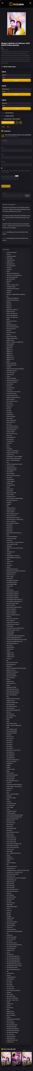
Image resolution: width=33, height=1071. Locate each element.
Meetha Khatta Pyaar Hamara (13, 698)
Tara (8, 933)
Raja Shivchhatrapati (11, 828)
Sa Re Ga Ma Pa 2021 (11, 838)
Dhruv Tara (9, 424)
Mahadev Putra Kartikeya (12, 672)
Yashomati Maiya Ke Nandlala (13, 1019)
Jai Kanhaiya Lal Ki (11, 552)
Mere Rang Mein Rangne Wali (13, 710)
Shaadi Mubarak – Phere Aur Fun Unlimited (16, 878)
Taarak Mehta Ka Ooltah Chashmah (14, 931)
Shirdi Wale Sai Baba (11, 897)
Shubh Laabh (9, 904)
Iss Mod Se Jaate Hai (11, 538)
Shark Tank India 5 (11, 887)
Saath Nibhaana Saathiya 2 (13, 845)
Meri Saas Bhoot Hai (11, 716)
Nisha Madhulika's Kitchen (12, 780)
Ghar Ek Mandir (10, 471)
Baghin (8, 319)
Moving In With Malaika (12, 731)
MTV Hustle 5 (9, 746)
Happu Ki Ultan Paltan (11, 492)
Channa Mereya (10, 374)
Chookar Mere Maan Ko (12, 382)
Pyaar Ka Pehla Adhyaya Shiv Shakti (15, 815)
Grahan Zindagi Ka (11, 481)
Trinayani (9, 975)
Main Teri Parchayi (11, 677)
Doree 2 (8, 447)
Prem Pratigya (10, 807)
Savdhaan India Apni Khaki (12, 874)
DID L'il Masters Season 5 (12, 426)
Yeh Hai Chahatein (11, 1023)
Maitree (8, 679)
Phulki (8, 799)
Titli (7, 971)
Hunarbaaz (9, 502)
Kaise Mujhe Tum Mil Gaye (12, 580)
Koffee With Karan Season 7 (13, 622)
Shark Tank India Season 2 (12, 889)
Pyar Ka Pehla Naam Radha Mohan (14, 817)
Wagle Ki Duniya (10, 1011)
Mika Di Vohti (9, 717)
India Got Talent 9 (11, 511)
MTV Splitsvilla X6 (10, 757)
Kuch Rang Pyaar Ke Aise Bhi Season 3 (15, 628)
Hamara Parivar (10, 489)
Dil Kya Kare (9, 435)
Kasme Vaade (10, 586)
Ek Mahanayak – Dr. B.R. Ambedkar (14, 456)
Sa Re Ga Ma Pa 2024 (11, 841)
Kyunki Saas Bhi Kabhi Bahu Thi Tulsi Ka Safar (17, 639)
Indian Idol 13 (10, 525)
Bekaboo (9, 334)
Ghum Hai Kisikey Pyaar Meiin (13, 475)
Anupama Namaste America (13, 288)
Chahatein (9, 367)
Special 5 (9, 912)
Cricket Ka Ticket (10, 388)
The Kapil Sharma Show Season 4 (14, 965)
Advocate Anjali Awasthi (12, 277)
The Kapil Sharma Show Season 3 (14, 963)
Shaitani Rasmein (10, 881)
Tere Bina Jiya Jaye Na (12, 942)
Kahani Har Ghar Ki (11, 574)
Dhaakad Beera (10, 414)
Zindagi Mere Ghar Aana (12, 1040)
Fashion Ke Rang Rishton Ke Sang (14, 464)
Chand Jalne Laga (11, 372)
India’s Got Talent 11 (11, 521)
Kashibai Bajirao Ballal (11, 584)
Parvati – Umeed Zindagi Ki (13, 794)
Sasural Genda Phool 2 (12, 866)
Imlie (8, 506)
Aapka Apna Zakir (11, 264)
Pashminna (9, 796)
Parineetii (9, 790)
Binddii (8, 361)
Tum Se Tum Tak (10, 986)
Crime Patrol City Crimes (12, 395)
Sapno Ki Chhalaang (11, 862)
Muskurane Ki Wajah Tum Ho (13, 759)
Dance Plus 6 (9, 403)
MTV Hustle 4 (9, 744)
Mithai (8, 721)
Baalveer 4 (9, 306)
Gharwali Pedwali (10, 473)
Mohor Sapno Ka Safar (12, 723)
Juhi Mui (8, 563)
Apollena (9, 292)
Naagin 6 (9, 765)
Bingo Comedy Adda (11, 363)
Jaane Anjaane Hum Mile (12, 544)
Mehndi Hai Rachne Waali (12, 702)
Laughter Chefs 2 (10, 654)
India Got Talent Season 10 (13, 513)
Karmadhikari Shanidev (12, 582)
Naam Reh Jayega (11, 769)
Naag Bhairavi (10, 763)
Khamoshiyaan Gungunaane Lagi (14, 607)
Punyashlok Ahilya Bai (11, 811)
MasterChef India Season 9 (13, 693)
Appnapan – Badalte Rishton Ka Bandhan (16, 294)
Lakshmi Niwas (10, 649)
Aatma (8, 271)
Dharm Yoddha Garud (11, 420)
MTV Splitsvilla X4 (10, 754)
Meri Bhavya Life (10, 714)
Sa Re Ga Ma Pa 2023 (11, 839)
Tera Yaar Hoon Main (11, 939)
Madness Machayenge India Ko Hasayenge (16, 668)
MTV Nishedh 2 (10, 748)
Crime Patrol (9, 389)
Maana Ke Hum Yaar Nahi (12, 662)
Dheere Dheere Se (11, 422)
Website (3, 161)
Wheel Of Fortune (11, 1013)
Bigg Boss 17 (10, 351)
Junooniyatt (9, 565)
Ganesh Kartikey (10, 466)
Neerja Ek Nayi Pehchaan (12, 775)
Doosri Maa (9, 443)
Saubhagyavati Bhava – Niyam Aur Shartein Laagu (18, 870)
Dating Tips (9, 407)
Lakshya (8, 651)
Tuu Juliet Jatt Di (10, 988)
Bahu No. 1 (9, 323)
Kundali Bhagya (10, 634)
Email (2, 154)
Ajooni (8, 283)
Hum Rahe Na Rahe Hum (12, 500)
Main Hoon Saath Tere (11, 675)
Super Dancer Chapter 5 (12, 921)
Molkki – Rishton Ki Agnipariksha (14, 725)
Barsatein (9, 330)
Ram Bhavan (9, 830)
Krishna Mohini (10, 626)
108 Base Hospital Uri (11, 256)
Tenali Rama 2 (10, 935)
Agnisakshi (9, 281)
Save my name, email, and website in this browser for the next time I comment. (16, 171)
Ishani (8, 534)
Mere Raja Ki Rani (10, 708)
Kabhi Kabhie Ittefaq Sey (12, 569)
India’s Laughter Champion (13, 523)
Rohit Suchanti (16, 119)
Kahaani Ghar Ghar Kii (11, 572)
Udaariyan (9, 992)
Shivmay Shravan (10, 899)
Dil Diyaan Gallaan (11, 431)
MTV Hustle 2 (9, 740)
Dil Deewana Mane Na (11, 429)
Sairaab (8, 855)
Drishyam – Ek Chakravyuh (12, 450)
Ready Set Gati (10, 834)
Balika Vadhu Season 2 (12, 325)
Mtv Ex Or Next (10, 738)
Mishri (8, 719)
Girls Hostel (9, 477)
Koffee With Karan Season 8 (13, 624)
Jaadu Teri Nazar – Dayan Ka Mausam (15, 542)
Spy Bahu (9, 914)
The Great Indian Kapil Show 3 (13, 960)
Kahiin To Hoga (10, 576)
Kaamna (8, 567)
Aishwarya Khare (8, 119)
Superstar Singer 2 (11, 923)
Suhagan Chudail (10, 918)
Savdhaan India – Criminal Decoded (15, 872)
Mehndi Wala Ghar (11, 704)
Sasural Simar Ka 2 (11, 868)
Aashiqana (9, 267)
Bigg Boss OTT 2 (10, 357)
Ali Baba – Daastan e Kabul (13, 285)
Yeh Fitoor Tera (10, 1021)
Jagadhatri (9, 546)
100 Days (9, 254)
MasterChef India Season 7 (13, 689)
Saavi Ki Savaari (10, 849)
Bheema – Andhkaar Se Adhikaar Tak (15, 342)
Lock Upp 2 (9, 658)
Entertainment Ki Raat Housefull (14, 458)
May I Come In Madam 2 (12, 695)
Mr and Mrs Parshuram (12, 733)
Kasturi (8, 588)
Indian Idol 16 (10, 531)
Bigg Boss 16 (10, 349)
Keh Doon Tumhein (11, 605)
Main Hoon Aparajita (11, 674)
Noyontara (9, 782)
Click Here (16, 80)
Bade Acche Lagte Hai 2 (12, 313)
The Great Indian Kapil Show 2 (13, 958)
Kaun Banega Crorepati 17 (12, 595)
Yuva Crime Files (10, 1034)
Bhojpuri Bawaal (10, 344)
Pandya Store (10, 788)
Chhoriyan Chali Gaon (11, 378)
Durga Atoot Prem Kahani (12, 452)
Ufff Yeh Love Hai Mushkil (12, 998)
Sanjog (8, 860)
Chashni (8, 376)
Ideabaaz (9, 504)
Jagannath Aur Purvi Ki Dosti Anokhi (15, 548)
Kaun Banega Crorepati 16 (12, 593)
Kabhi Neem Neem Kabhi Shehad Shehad (16, 571)
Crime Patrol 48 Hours (11, 393)
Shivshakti (9, 901)
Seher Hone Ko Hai (11, 876)
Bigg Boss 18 (10, 353)
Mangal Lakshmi (10, 681)
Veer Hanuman (10, 1007)
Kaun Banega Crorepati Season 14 (14, 601)
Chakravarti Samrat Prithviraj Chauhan (15, 368)
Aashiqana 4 (9, 269)
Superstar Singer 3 (11, 925)
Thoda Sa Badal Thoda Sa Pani (13, 969)
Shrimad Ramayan (11, 902)
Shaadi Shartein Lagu (11, 880)
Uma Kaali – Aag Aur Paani (12, 1000)
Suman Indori (10, 920)
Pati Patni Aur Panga (11, 798)
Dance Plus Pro (10, 405)
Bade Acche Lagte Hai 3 (12, 315)
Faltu (8, 462)
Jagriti (8, 550)
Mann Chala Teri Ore (11, 683)
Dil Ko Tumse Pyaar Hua (12, 433)
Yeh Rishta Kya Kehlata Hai (13, 1028)
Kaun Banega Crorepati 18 (12, 597)
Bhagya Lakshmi (10, 116)
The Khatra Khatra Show (12, 967)
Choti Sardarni (10, 384)
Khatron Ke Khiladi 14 (11, 611)
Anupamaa (9, 290)
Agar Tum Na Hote (11, 279)
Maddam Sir (9, 666)
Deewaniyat (9, 412)
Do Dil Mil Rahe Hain (11, 437)
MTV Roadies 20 (10, 752)
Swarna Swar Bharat (11, 929)
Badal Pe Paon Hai (11, 311)
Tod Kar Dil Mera (10, 973)
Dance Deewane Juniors (12, 401)
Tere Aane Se (10, 941)
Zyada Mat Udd (10, 1042)
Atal (7, 296)
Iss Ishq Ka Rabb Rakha (12, 536)
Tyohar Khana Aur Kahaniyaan (13, 990)
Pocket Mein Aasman (11, 803)
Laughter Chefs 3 (10, 656)
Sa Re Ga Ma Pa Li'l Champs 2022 (14, 843)
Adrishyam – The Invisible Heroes (14, 275)
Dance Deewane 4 (11, 399)
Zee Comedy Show (11, 1036)
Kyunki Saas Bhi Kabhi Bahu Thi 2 (14, 637)
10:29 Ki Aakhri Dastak (12, 252)
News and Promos (11, 777)
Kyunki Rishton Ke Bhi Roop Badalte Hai (15, 635)
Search (4, 193)
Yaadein (8, 1017)
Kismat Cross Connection (12, 618)
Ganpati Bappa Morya (11, 470)
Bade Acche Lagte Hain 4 (12, 317)
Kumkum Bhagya (10, 632)
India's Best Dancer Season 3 (13, 517)
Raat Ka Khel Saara (11, 822)
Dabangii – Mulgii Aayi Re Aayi (13, 397)
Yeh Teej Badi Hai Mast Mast (13, 1030)
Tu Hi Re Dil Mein (10, 979)
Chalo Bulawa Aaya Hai (12, 370)
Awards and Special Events (13, 300)
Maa (8, 660)
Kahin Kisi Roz (10, 578)
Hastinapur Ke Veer (11, 496)
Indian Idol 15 (10, 529)
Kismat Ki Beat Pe (11, 620)
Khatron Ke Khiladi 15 (11, 613)
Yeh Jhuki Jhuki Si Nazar (12, 1024)
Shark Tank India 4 (11, 885)
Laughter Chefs (10, 653)
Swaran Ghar (9, 927)
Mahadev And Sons (11, 670)
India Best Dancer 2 (11, 508)
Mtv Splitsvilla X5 (10, 756)
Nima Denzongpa (10, 778)
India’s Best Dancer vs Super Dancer (15, 519)
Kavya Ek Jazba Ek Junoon (13, 603)
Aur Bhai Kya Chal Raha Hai (12, 298)
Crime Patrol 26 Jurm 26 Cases (13, 391)
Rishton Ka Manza (11, 836)
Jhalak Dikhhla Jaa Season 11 (13, 555)
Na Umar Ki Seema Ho (11, 761)
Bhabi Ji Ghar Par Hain (11, 336)
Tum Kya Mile (10, 984)
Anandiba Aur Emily (11, 286)
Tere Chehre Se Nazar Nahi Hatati (14, 944)
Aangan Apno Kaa (11, 260)
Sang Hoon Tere (10, 859)
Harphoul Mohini (10, 494)
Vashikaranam (10, 1003)
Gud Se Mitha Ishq (11, 485)
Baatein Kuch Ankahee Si (12, 309)
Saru (8, 864)
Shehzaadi (9, 893)
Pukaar (8, 809)
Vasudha (9, 1005)
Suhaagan (9, 916)
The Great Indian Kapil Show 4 (13, 962)
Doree (8, 445)
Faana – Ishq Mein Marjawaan (13, 460)
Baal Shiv (9, 302)
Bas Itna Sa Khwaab (11, 332)
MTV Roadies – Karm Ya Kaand (13, 750)
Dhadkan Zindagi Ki (11, 416)
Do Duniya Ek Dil (10, 441)
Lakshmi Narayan (10, 647)
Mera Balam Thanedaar (12, 706)
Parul (8, 792)
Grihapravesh (10, 483)
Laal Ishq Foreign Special (12, 643)
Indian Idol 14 (10, 527)
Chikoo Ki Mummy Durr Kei (12, 380)
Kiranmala (9, 616)
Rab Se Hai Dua (10, 824)
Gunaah (8, 487)
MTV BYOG (9, 735)
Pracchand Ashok (11, 805)
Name (3, 147)
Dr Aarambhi (9, 449)
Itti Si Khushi (9, 540)
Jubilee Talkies (10, 561)
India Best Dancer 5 (11, 510)
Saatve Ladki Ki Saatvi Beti (13, 847)
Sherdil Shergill (10, 895)
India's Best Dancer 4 (11, 515)
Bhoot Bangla (10, 346)
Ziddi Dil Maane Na (11, 1038)
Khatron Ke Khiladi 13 (11, 609)
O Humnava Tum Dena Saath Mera (14, 784)
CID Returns (9, 386)
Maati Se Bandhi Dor (11, 664)
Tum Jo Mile (9, 983)
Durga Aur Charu (10, 454)
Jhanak (8, 559)
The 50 (8, 952)
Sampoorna (9, 857)
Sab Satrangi (10, 851)
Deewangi (9, 410)
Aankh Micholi (10, 262)
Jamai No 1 (9, 553)
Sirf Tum (8, 908)
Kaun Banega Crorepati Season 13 (14, 599)
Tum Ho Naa (9, 981)
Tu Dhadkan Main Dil (11, 977)
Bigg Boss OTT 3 (10, 359)
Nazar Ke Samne (10, 773)
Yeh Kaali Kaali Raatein (12, 1026)
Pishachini (9, 801)
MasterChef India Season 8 (13, 691)
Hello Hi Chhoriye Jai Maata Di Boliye (15, 498)
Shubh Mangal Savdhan (12, 906)
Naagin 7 (9, 767)
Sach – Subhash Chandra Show (14, 853)
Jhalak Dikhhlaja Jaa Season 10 (14, 557)
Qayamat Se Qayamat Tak (12, 818)
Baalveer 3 (9, 304)
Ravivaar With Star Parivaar (13, 832)
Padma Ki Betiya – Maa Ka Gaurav (14, 786)
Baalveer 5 (9, 307)
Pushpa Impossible (11, 813)
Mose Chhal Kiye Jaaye (12, 729)
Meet (8, 696)
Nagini (8, 771)
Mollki (8, 727)
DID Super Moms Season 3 (13, 428)
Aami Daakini (9, 258)
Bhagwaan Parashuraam (12, 338)
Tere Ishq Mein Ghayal (12, 946)
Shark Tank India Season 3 (12, 891)
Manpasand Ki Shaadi (11, 687)
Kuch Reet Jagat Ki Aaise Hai (13, 630)
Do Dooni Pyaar (10, 439)
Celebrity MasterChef (11, 365)
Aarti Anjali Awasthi (11, 265)
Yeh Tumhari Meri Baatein (12, 1032)
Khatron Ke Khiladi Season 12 (13, 614)
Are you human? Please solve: (8, 176)
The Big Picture (10, 954)
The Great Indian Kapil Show (13, 956)
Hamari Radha (10, 490)
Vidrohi (8, 1009)
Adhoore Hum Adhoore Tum (13, 273)
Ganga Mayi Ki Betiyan (12, 468)
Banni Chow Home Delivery (13, 326)
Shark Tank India (10, 883)
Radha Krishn (10, 826)
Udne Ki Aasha (10, 994)
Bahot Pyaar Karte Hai (12, 321)
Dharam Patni (10, 418)
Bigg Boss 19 (10, 355)
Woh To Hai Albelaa (11, 1015)
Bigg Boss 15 (10, 347)
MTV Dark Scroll (10, 736)
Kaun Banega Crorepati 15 (12, 592)
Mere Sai (9, 712)
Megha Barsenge (10, 700)
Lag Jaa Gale (9, 645)
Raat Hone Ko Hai (10, 820)
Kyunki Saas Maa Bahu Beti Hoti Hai (14, 641)
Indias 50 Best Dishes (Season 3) (14, 532)
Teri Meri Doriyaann (11, 948)
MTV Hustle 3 (9, 742)
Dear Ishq (9, 408)
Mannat (8, 685)
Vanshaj (8, 1002)
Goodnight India (10, 479)
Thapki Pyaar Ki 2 (10, 950)
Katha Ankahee (10, 590)
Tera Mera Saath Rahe (12, 937)
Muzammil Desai (9, 113)
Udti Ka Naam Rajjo (11, 996)
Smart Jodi (9, 910)
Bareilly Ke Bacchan (11, 328)
